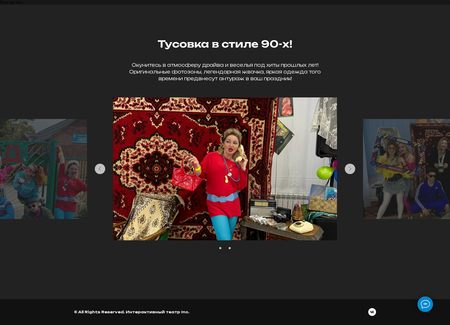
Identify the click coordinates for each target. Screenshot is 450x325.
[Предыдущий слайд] (100, 169)
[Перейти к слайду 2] (225, 248)
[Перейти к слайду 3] (230, 248)
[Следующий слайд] (350, 169)
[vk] (372, 312)
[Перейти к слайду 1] (220, 248)
